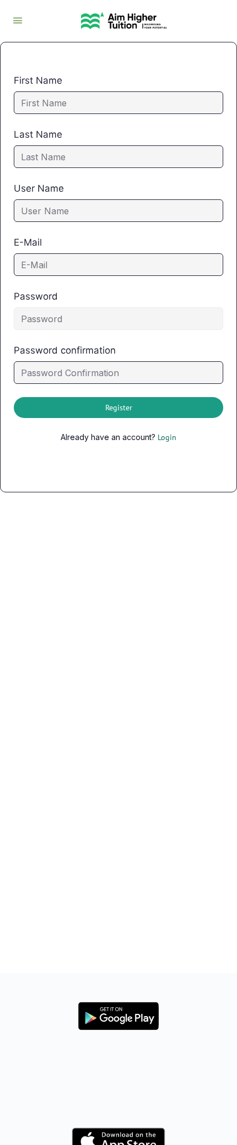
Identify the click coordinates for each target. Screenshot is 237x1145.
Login (167, 437)
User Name (39, 188)
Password (36, 296)
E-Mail (28, 242)
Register (118, 408)
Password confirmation (65, 350)
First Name (38, 80)
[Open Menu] (17, 20)
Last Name (38, 134)
